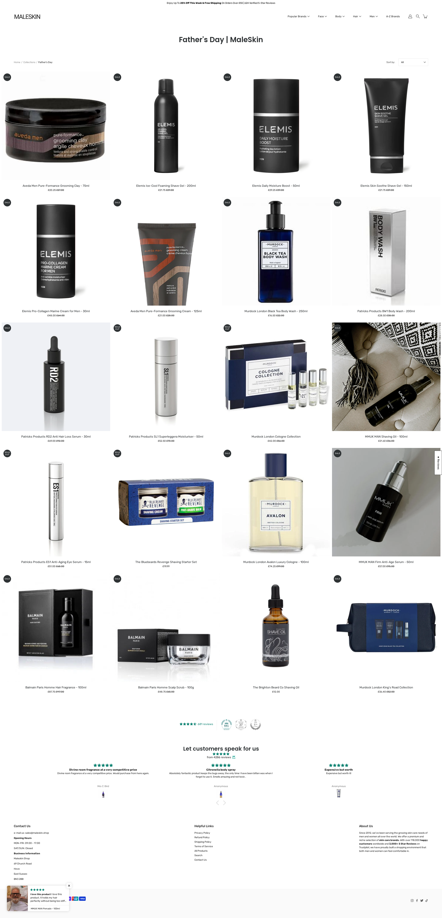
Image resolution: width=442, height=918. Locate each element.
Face (321, 16)
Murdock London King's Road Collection (386, 687)
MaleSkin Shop (29, 905)
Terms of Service (203, 846)
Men (372, 16)
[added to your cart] (425, 16)
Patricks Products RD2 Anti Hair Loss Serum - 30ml (56, 436)
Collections (29, 62)
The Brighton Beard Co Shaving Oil (276, 687)
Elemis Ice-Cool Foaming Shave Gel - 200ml (166, 185)
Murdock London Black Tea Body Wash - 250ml (276, 311)
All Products (201, 850)
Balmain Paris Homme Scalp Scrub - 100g (166, 687)
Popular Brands (297, 16)
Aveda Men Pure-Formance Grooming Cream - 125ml (165, 311)
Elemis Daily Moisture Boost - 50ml (276, 185)
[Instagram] (412, 900)
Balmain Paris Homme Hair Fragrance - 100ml (55, 687)
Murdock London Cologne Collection (276, 436)
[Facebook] (417, 900)
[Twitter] (421, 900)
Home (17, 62)
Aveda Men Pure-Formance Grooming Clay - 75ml (56, 185)
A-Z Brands (393, 16)
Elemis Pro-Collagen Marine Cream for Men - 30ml (56, 311)
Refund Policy (202, 837)
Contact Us (200, 859)
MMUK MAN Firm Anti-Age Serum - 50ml (386, 562)
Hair (355, 16)
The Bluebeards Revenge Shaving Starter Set (166, 562)
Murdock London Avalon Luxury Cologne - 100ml (276, 562)
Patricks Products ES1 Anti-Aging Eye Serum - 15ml (56, 562)
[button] (218, 802)
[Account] (410, 16)
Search (198, 855)
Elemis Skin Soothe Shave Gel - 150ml (386, 185)
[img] (221, 754)
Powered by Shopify (23, 908)
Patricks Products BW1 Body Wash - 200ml (386, 311)
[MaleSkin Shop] (27, 16)
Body (338, 16)
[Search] (418, 16)
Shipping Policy (202, 841)
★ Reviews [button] (438, 463)
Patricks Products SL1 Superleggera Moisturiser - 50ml (166, 436)
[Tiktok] (426, 900)
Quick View (56, 126)
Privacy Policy (202, 832)
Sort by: (390, 62)
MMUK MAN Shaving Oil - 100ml (386, 436)
